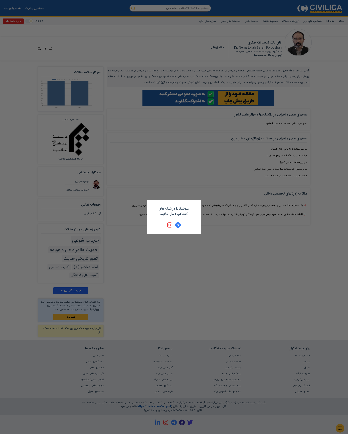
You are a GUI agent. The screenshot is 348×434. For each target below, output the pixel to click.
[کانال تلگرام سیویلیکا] (178, 225)
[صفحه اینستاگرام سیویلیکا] (170, 225)
